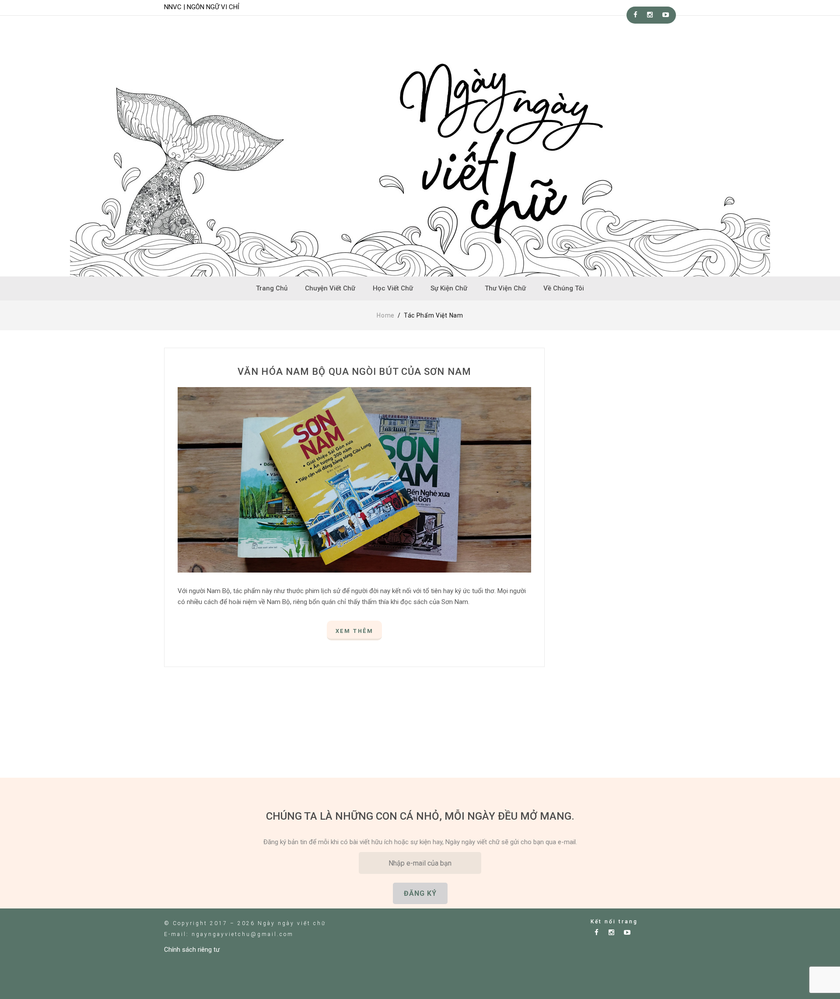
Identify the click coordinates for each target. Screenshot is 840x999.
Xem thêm (355, 631)
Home (386, 315)
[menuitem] (271, 288)
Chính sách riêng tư (192, 950)
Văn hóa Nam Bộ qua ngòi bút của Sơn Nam (354, 371)
